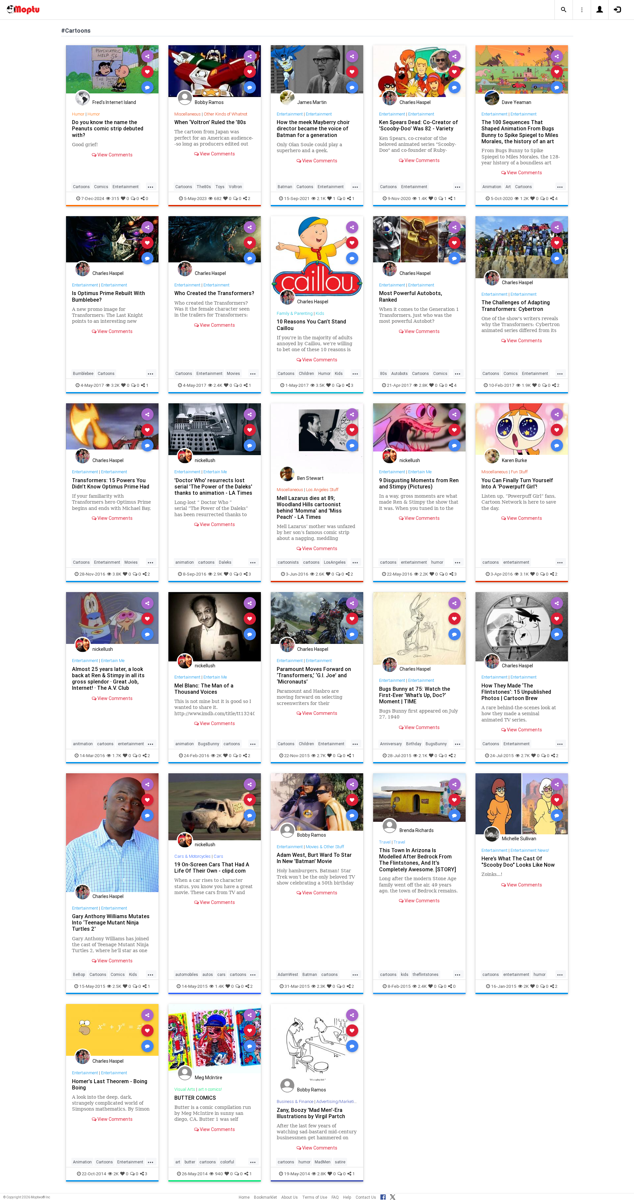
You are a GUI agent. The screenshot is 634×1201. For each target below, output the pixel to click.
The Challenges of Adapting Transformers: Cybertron (515, 305)
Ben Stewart (310, 478)
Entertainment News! (530, 850)
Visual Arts (184, 1089)
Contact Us (366, 1197)
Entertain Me (215, 472)
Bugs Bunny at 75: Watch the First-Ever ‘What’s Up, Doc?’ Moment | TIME (414, 695)
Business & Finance (295, 1101)
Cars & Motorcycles (192, 856)
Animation (491, 186)
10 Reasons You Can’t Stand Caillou (311, 324)
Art (508, 186)
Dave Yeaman (516, 102)
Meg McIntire (208, 1078)
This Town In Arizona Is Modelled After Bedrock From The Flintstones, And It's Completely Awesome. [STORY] (417, 859)
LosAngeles (335, 562)
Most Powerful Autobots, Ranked (410, 296)
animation (184, 562)
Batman (285, 186)
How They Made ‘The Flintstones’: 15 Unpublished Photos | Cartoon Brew (516, 691)
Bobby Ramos (209, 102)
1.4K (422, 198)
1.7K (116, 755)
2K (219, 755)
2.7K (321, 755)
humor (437, 562)
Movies (233, 373)
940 (219, 1174)
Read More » (112, 71)
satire (340, 1161)
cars (221, 974)
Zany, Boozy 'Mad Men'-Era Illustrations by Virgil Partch (311, 1113)
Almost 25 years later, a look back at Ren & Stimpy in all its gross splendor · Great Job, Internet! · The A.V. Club (108, 678)
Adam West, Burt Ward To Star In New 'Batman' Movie (314, 857)
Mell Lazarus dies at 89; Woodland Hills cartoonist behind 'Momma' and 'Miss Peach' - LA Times (309, 507)
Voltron (235, 186)
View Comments (114, 155)
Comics (101, 186)
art (177, 1161)
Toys (220, 186)
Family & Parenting (295, 313)
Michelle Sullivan (519, 839)
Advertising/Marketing (337, 1101)
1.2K (524, 198)
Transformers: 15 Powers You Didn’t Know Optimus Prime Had (110, 483)
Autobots (399, 373)
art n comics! (210, 1089)
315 (115, 198)
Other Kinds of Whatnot (225, 114)
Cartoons (81, 186)
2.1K (321, 198)
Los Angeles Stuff (322, 489)
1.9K (526, 385)
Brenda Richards (417, 830)
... (151, 186)
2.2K (424, 574)
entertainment (414, 562)
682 (218, 198)
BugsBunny (208, 743)
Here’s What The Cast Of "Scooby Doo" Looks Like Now (518, 861)
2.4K (218, 385)
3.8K (117, 574)
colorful (227, 1161)
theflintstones (426, 974)
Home (244, 1197)
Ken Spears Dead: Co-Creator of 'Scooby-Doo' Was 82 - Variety (418, 125)
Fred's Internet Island (114, 102)
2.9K (218, 574)
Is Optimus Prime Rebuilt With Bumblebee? (108, 296)
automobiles (186, 974)
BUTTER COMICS (195, 1097)
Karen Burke (514, 460)
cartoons (206, 562)
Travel (385, 842)
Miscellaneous (187, 114)
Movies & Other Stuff (325, 847)
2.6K (320, 574)
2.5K (117, 986)
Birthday (413, 743)
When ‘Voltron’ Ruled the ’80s (210, 122)
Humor (78, 114)
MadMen (323, 1161)
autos (207, 974)
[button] (563, 10)
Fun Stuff (519, 472)
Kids (320, 313)
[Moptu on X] (392, 1196)
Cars (218, 856)
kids (404, 974)
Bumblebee (83, 373)
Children (306, 373)
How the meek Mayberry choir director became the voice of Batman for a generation (313, 128)
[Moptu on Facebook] (383, 1196)
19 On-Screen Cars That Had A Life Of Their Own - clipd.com (211, 867)
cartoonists (288, 562)
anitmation (83, 743)
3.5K (320, 385)
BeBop (79, 974)
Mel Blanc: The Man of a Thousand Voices (203, 688)
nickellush (205, 460)
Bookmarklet (265, 1197)
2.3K (321, 986)
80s (383, 373)
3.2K (115, 385)
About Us (289, 1197)
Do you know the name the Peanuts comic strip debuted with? (107, 128)
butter (190, 1161)
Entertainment (126, 186)
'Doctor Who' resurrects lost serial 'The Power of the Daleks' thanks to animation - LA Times (213, 486)
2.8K (423, 385)
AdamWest (288, 974)
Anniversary (391, 743)
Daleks (225, 562)
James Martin (312, 102)
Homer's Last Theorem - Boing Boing (109, 1084)
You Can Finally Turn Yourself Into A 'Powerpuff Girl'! (517, 483)
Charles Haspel (415, 102)
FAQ (335, 1197)
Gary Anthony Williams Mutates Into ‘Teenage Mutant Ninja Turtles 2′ (111, 922)
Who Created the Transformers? (214, 293)
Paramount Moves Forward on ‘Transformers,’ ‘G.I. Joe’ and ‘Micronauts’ (314, 675)
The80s (203, 186)
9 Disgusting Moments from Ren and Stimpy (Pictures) (419, 483)
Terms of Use (314, 1197)
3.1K (524, 574)
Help (347, 1197)
